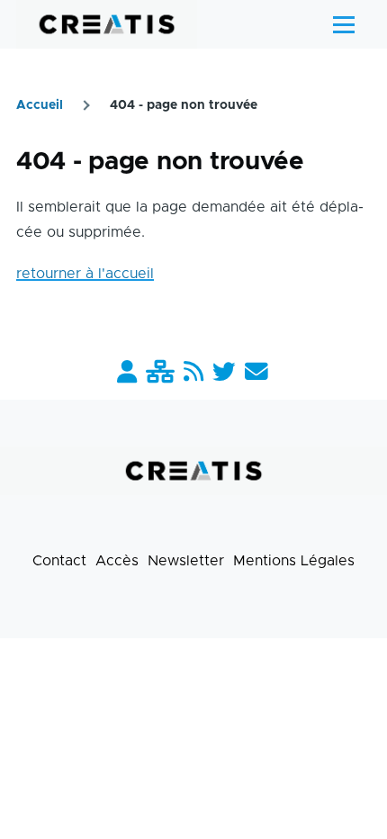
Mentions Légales (294, 561)
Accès (117, 561)
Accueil (39, 105)
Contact (59, 561)
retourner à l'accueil (85, 273)
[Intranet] (160, 373)
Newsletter (186, 561)
